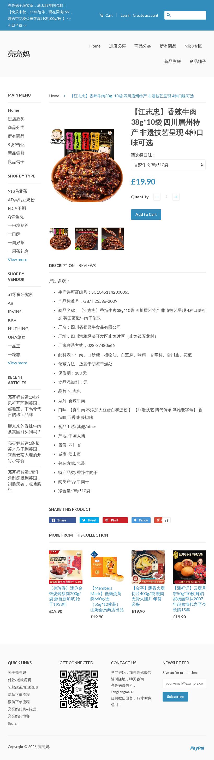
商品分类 (142, 45)
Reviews (87, 265)
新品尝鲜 (172, 61)
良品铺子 (197, 61)
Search (13, 723)
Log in (125, 15)
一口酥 (14, 233)
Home (94, 45)
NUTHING (18, 328)
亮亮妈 (19, 53)
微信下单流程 (19, 702)
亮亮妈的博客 (19, 716)
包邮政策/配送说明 (23, 687)
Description (62, 265)
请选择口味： (143, 154)
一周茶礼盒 (18, 250)
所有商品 (168, 45)
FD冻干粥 (17, 208)
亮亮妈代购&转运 (22, 709)
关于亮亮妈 (17, 672)
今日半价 (15, 25)
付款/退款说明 (19, 680)
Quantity (140, 196)
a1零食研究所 (20, 294)
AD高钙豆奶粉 (21, 199)
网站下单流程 (19, 694)
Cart (109, 15)
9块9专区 (193, 45)
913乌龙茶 (17, 190)
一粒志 (14, 354)
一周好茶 (16, 242)
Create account (145, 15)
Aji (10, 302)
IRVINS (14, 311)
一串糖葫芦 (18, 225)
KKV (12, 319)
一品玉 (14, 345)
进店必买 (117, 45)
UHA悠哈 (17, 337)
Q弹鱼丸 (16, 216)
